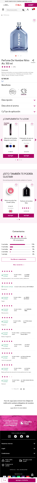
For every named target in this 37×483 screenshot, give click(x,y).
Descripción (7, 100)
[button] (7, 146)
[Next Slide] (35, 139)
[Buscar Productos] (23, 10)
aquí (11, 401)
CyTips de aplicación (11, 112)
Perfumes (6, 15)
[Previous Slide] (1, 139)
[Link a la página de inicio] (1, 15)
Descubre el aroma (10, 106)
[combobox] (15, 9)
